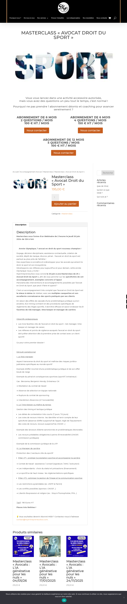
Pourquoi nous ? (15, 18)
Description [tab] (20, 225)
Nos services (41, 18)
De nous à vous (29, 18)
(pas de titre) (102, 186)
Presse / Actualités (57, 18)
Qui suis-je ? (102, 197)
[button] (44, 179)
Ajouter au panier (65, 203)
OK (64, 600)
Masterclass (48, 172)
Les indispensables (73, 18)
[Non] (124, 597)
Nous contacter (102, 18)
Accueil (16, 172)
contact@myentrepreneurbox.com (32, 519)
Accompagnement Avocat (31, 172)
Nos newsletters (88, 18)
